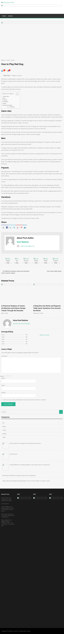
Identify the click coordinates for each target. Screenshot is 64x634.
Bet (3, 423)
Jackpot (4, 433)
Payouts (5, 100)
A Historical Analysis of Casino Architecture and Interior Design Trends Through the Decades (13, 308)
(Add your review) (44, 335)
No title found (5, 503)
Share (4, 103)
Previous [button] (3, 299)
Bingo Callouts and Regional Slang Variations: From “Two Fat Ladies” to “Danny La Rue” (8, 522)
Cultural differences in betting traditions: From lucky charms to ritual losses (7, 509)
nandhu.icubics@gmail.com (27, 246)
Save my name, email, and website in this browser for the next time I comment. (24, 400)
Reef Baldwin (12, 106)
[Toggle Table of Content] (16, 94)
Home (4, 16)
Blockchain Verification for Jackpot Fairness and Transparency (7, 515)
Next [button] (60, 299)
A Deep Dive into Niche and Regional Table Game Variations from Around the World (46, 308)
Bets (4, 98)
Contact (10, 16)
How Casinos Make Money (54, 271)
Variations (5, 101)
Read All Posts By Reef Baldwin (21, 323)
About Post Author (7, 105)
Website (3, 392)
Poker (4, 437)
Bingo (4, 426)
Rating (2, 376)
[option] (16, 298)
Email (3, 385)
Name (3, 378)
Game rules (6, 96)
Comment (4, 356)
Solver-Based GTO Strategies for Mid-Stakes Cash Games (6, 499)
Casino (12, 60)
